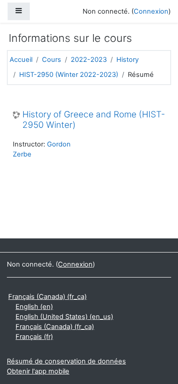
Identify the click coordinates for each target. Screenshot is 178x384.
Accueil (21, 60)
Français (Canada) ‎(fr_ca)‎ (47, 297)
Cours (51, 60)
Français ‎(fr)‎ (34, 337)
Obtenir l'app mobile (38, 371)
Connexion (151, 11)
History (127, 60)
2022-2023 (89, 60)
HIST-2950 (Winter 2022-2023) (68, 75)
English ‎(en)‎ (34, 307)
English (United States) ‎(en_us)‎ (64, 317)
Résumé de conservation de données (66, 361)
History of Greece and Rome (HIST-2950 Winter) (93, 120)
